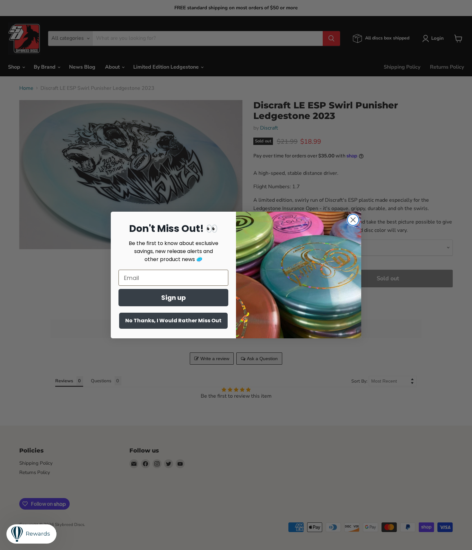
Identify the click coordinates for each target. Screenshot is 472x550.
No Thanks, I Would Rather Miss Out (173, 320)
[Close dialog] (353, 219)
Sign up (173, 297)
